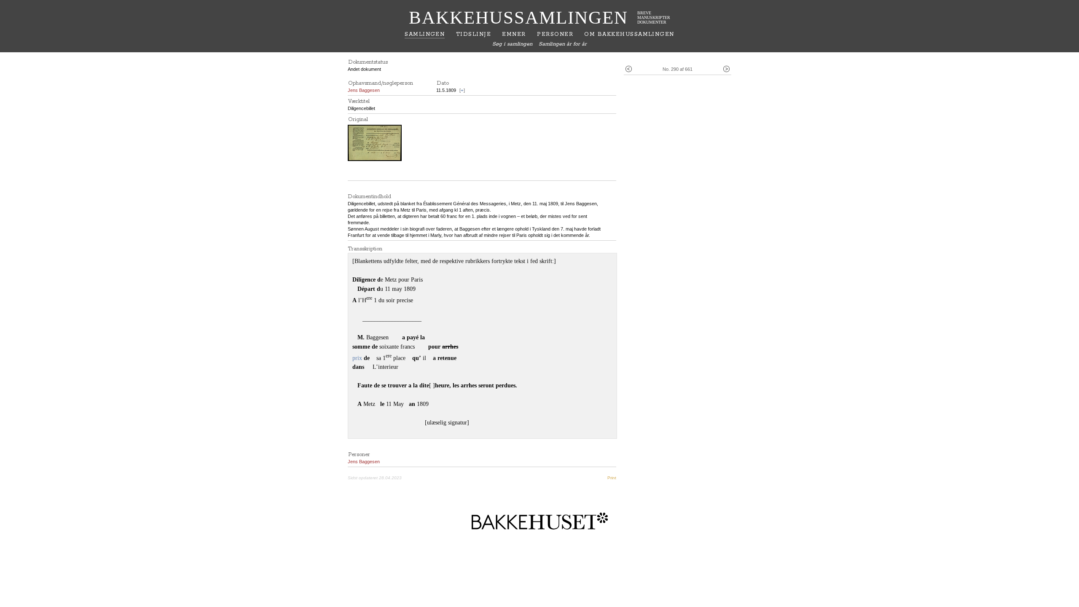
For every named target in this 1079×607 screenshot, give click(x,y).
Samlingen (425, 34)
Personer (555, 34)
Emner (514, 34)
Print (611, 477)
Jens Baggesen (364, 90)
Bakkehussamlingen (518, 17)
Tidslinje (473, 34)
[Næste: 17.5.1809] (726, 69)
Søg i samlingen (512, 44)
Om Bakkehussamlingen (629, 34)
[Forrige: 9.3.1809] (628, 69)
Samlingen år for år (563, 44)
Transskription (365, 249)
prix (357, 358)
